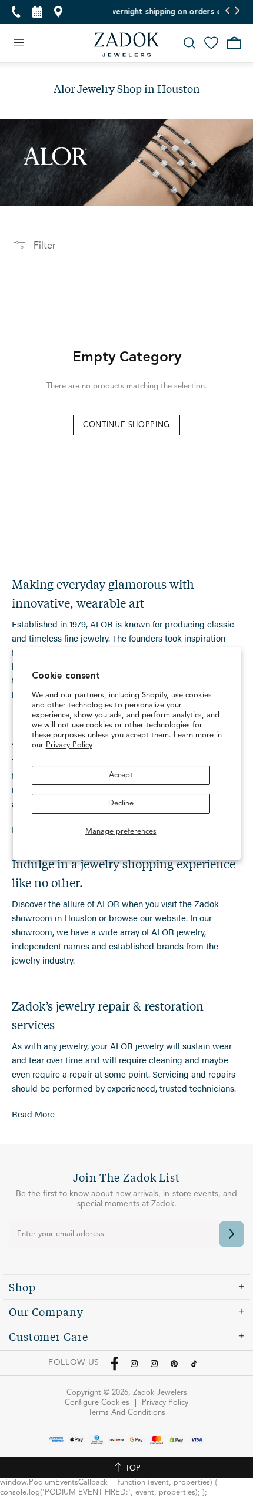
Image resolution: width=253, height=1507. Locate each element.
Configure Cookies (97, 1403)
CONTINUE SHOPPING (126, 425)
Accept (121, 775)
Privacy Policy (69, 745)
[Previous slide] (228, 12)
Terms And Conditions (126, 1413)
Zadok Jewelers (126, 44)
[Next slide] (236, 12)
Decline (121, 803)
